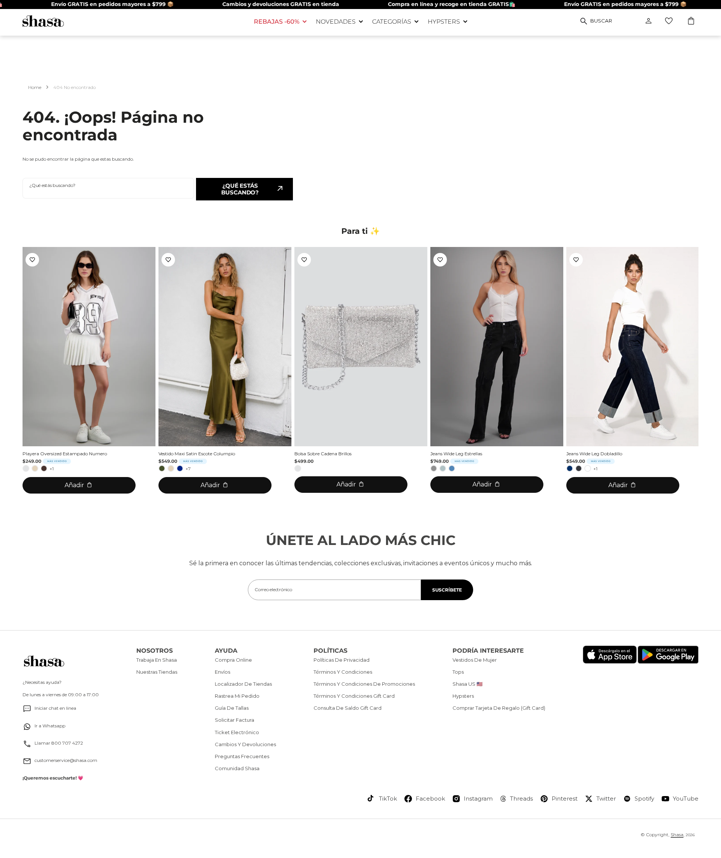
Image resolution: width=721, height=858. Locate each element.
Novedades (336, 21)
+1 (52, 468)
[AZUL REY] (179, 468)
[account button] (648, 21)
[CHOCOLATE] (44, 468)
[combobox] (108, 188)
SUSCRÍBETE (447, 590)
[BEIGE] (35, 468)
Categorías (391, 21)
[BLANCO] (587, 468)
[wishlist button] (669, 21)
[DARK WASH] (578, 468)
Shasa (677, 834)
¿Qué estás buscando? (240, 189)
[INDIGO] (569, 468)
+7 (188, 468)
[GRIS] (433, 468)
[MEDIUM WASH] (451, 468)
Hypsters (444, 21)
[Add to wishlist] (32, 259)
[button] (691, 21)
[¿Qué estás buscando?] (583, 21)
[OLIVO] (161, 468)
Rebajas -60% (276, 21)
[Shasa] (133, 21)
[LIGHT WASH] (442, 468)
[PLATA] (26, 468)
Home (34, 87)
